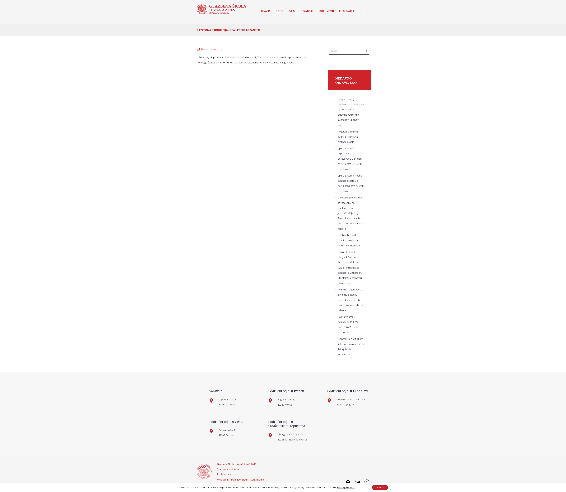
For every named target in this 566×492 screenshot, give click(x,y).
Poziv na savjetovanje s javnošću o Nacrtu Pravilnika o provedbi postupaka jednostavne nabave (350, 300)
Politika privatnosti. (345, 487)
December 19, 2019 (211, 49)
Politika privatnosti (227, 474)
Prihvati (380, 487)
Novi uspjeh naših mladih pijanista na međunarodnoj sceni (349, 240)
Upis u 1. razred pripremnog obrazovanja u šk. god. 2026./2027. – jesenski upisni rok (350, 159)
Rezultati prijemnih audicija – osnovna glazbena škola (348, 136)
